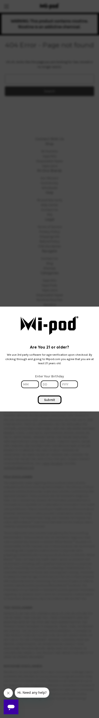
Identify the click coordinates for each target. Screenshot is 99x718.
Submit (49, 400)
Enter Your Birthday (49, 376)
